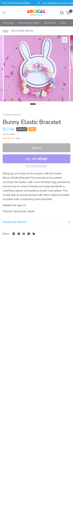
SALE (63, 22)
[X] (19, 234)
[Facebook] (14, 234)
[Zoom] (64, 40)
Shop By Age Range (28, 22)
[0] (67, 12)
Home (5, 30)
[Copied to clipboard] (34, 234)
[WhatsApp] (29, 234)
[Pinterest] (24, 234)
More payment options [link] (36, 166)
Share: (6, 234)
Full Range (8, 22)
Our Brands (50, 22)
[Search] (62, 12)
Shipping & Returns (14, 222)
